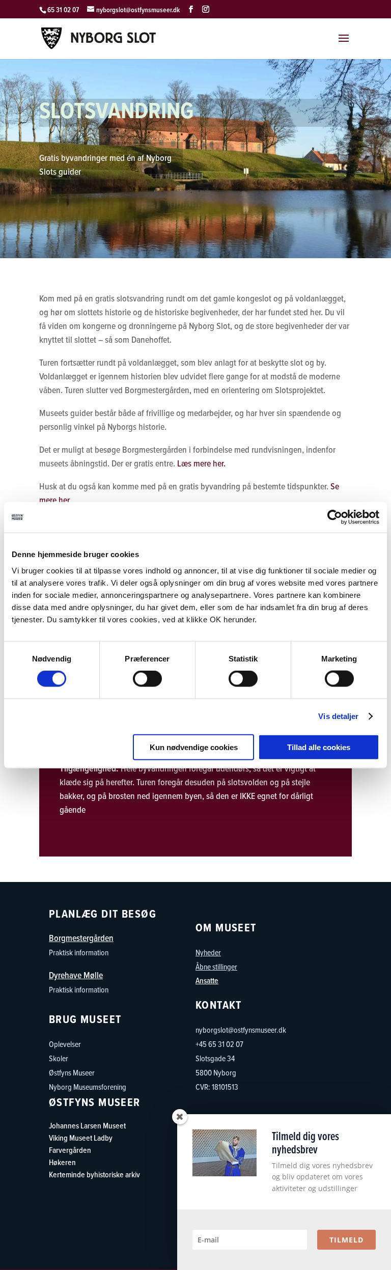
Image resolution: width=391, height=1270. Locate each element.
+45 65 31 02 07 (219, 1065)
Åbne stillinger (216, 966)
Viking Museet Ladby (81, 1138)
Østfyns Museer (72, 1072)
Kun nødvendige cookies (194, 746)
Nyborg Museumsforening (87, 1086)
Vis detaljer (338, 716)
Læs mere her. (201, 463)
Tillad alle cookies (318, 746)
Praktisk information (78, 952)
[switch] (147, 679)
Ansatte (207, 980)
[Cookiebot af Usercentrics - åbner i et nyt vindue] (334, 517)
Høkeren (62, 1162)
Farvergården (70, 1150)
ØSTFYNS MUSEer (95, 1102)
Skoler (58, 1058)
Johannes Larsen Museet (87, 1125)
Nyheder (208, 952)
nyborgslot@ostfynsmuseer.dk (241, 1029)
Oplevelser (65, 1044)
